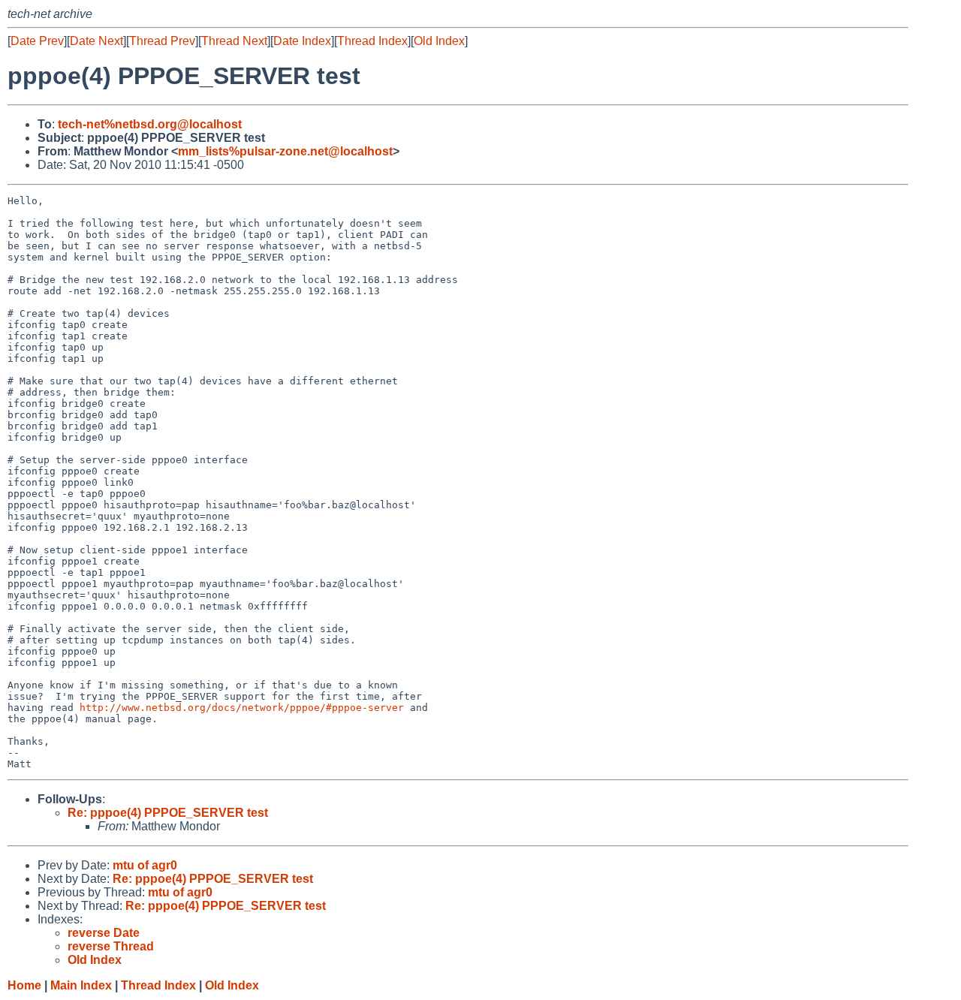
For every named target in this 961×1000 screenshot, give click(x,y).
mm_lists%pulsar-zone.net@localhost (285, 151)
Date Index (302, 41)
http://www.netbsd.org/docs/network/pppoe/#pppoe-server (242, 707)
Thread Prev (162, 41)
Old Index (439, 41)
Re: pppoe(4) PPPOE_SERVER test (168, 812)
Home (24, 985)
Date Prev (37, 41)
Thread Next (234, 41)
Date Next (96, 41)
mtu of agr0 (145, 865)
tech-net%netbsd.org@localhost (150, 124)
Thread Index (372, 41)
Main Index (81, 985)
